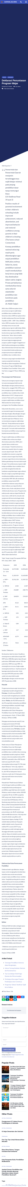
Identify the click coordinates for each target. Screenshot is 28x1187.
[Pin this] (19, 997)
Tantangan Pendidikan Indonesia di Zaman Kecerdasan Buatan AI (16, 1096)
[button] (21, 2)
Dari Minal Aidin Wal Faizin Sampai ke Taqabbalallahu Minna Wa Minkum (17, 1068)
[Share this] (7, 997)
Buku (19, 1185)
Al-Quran (3, 1185)
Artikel (4, 1118)
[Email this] (3, 997)
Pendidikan (9, 1118)
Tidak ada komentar (9, 88)
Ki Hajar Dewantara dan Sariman (12, 1131)
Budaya (8, 1146)
